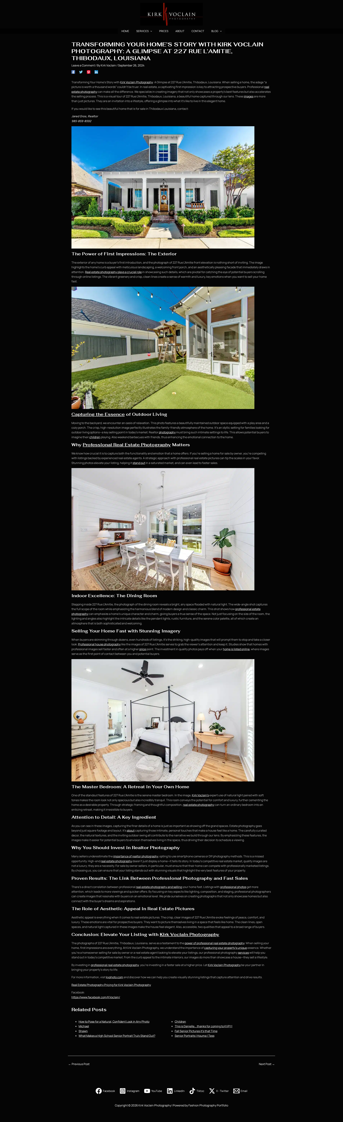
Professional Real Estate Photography (127, 444)
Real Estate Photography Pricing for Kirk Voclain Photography (111, 985)
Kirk (194, 795)
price (142, 649)
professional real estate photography (115, 965)
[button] (150, 31)
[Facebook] (73, 72)
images (248, 96)
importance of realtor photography (135, 856)
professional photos (233, 887)
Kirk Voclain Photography (189, 934)
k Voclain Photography (138, 82)
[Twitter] (81, 72)
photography (167, 432)
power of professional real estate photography (214, 943)
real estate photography (198, 805)
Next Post (267, 1064)
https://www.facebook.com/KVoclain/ (95, 997)
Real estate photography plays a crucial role (113, 272)
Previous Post (79, 1064)
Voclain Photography (227, 965)
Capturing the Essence (98, 414)
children (94, 437)
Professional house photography (99, 644)
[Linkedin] (96, 72)
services (243, 953)
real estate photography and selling (159, 887)
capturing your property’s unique (225, 948)
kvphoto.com (114, 977)
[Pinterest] (88, 72)
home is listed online (236, 649)
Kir (122, 82)
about (131, 830)
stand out (139, 463)
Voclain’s (203, 795)
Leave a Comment (83, 65)
